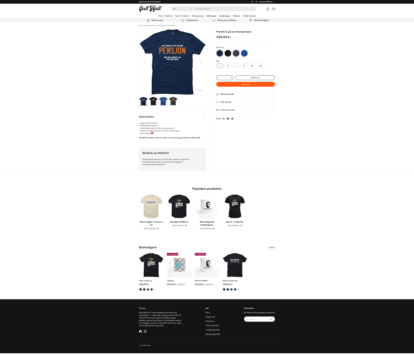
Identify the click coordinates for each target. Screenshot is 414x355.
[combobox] (213, 8)
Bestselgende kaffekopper (207, 223)
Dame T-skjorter (182, 16)
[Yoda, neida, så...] (151, 265)
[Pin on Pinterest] (232, 118)
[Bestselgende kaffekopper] (207, 206)
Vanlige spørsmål (212, 330)
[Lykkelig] (179, 265)
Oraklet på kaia (249, 16)
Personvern (210, 321)
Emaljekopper (225, 16)
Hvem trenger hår (230, 281)
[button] (273, 8)
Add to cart (255, 78)
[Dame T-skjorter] (235, 206)
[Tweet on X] (223, 118)
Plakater (236, 16)
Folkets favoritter (150, 25)
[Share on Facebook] (228, 118)
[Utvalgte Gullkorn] (179, 206)
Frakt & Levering (212, 325)
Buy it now (245, 84)
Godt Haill (147, 345)
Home (141, 25)
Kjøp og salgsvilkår (213, 334)
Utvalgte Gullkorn (179, 221)
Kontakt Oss (210, 317)
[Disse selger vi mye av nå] (151, 206)
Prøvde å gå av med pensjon (165, 25)
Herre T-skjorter (166, 16)
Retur (208, 312)
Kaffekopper (211, 16)
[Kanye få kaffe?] (207, 265)
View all (272, 247)
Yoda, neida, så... (146, 281)
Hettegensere (198, 16)
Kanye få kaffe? (201, 281)
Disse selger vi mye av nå (151, 223)
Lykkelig (170, 281)
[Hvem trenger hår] (235, 265)
